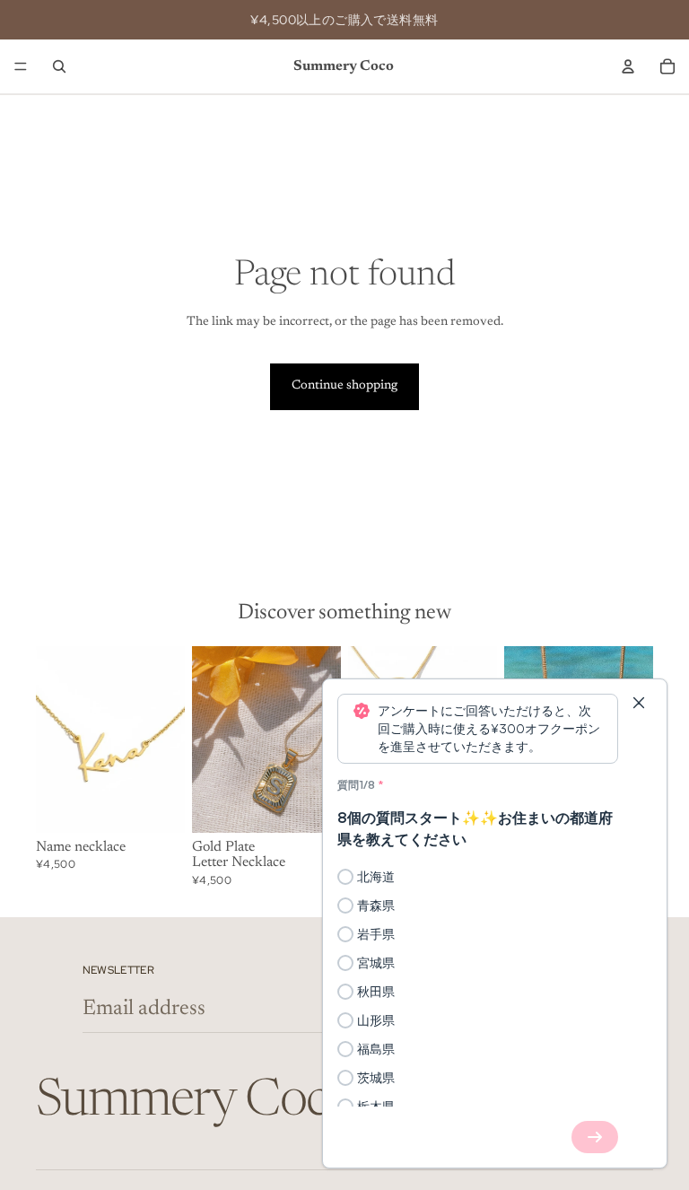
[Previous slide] (55, 739)
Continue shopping (344, 386)
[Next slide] (165, 739)
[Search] (59, 66)
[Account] (628, 66)
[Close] (638, 703)
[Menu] (20, 66)
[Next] (594, 1137)
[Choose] (157, 805)
